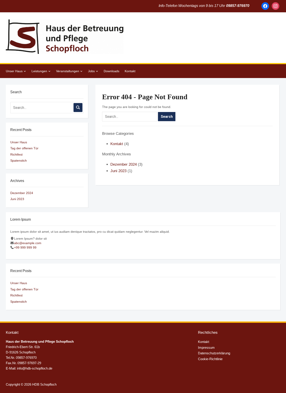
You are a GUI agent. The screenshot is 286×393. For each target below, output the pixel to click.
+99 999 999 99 (25, 247)
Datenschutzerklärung (214, 353)
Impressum (206, 347)
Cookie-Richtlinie (210, 359)
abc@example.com (27, 243)
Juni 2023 (17, 199)
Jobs (91, 71)
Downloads (111, 71)
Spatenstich (18, 160)
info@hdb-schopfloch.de (34, 368)
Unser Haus (14, 71)
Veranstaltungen (67, 71)
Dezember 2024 (21, 193)
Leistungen (39, 71)
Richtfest (16, 154)
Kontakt (130, 71)
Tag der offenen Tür (24, 148)
